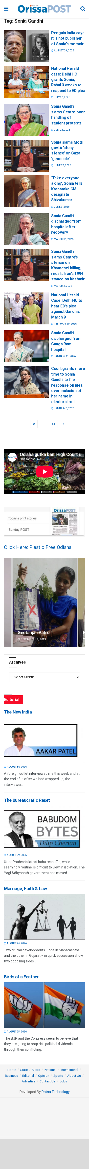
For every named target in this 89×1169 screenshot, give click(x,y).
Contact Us (47, 1081)
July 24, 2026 (61, 129)
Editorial (28, 1076)
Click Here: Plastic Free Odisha (37, 547)
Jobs (63, 1081)
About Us (74, 1076)
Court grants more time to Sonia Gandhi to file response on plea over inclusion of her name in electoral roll (68, 385)
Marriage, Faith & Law (25, 888)
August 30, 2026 (16, 766)
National (50, 1070)
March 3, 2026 (62, 286)
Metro (36, 1070)
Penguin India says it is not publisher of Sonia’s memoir (67, 38)
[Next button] (81, 602)
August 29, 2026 (63, 50)
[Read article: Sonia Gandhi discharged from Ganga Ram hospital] (26, 346)
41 (53, 424)
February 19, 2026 (65, 323)
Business (11, 1076)
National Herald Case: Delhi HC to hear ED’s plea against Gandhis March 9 (66, 306)
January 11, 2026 (64, 356)
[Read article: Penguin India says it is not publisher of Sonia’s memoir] (26, 46)
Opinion (43, 1076)
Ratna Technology (56, 1092)
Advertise (28, 1081)
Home (11, 1070)
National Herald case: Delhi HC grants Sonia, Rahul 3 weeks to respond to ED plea (68, 79)
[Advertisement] (44, 1153)
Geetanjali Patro (33, 632)
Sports (58, 1076)
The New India (18, 711)
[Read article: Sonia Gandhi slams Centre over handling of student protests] (26, 120)
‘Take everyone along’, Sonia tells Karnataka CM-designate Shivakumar (67, 189)
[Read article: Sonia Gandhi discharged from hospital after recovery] (26, 229)
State (24, 1070)
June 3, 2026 (61, 206)
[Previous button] (7, 602)
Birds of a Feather (21, 976)
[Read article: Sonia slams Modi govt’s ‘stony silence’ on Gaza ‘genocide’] (26, 156)
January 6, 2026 (63, 408)
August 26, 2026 (16, 943)
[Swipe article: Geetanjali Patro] (45, 602)
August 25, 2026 (16, 1031)
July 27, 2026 (61, 97)
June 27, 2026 (62, 165)
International (69, 1070)
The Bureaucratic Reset (27, 800)
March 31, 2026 (63, 239)
